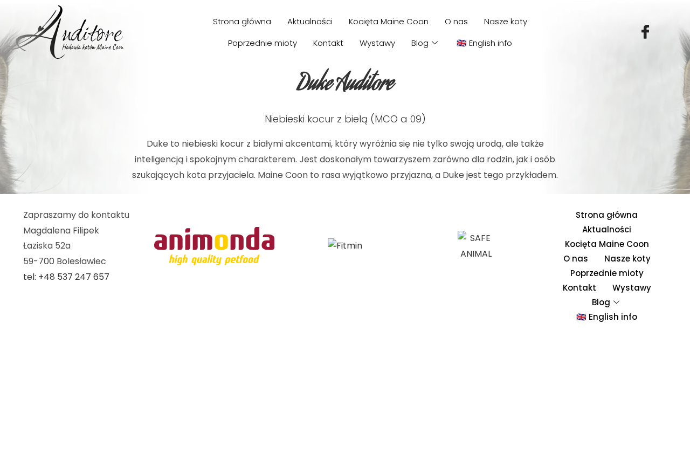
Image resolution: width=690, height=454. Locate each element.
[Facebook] (645, 32)
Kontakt (328, 43)
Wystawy (377, 43)
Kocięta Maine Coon (389, 21)
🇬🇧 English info (484, 43)
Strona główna (242, 21)
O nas (456, 21)
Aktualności (310, 21)
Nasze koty (505, 21)
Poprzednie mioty (262, 43)
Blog (420, 43)
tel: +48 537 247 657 (66, 277)
